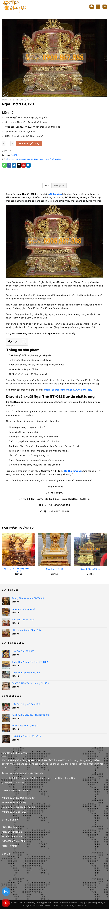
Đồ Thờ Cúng (18, 100)
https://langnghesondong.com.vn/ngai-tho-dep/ (68, 389)
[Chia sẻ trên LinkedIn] (28, 165)
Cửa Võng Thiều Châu (14, 841)
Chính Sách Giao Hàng (14, 802)
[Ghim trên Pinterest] (23, 165)
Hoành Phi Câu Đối (12, 831)
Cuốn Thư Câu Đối (12, 836)
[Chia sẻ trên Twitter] (14, 165)
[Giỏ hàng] (91, 7)
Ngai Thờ (31, 100)
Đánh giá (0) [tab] (59, 186)
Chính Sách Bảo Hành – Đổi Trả (19, 807)
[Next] (107, 556)
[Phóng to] (5, 94)
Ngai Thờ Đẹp (10, 845)
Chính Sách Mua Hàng (14, 812)
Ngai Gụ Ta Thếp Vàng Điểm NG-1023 (18, 570)
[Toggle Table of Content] (22, 341)
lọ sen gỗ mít (49, 159)
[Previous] (2, 556)
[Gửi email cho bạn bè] (19, 165)
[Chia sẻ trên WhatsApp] (4, 165)
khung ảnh (38, 159)
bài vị (8, 159)
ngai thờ (58, 159)
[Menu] (104, 7)
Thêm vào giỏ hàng (29, 143)
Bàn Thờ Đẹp (10, 827)
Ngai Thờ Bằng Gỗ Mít (90, 569)
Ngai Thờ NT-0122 (54, 569)
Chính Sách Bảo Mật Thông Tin (19, 798)
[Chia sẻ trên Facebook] (9, 165)
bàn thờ (14, 159)
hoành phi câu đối (26, 159)
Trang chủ (6, 100)
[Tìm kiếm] (98, 7)
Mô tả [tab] (47, 186)
